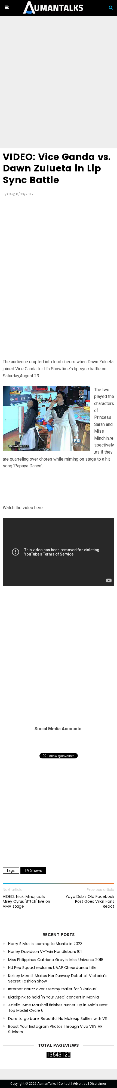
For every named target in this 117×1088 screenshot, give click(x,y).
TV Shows (33, 870)
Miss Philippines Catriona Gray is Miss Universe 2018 (55, 959)
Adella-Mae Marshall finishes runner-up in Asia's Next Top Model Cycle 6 (58, 1008)
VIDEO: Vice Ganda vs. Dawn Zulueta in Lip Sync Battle (56, 168)
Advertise (80, 1084)
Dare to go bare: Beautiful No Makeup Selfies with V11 (57, 1018)
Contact (65, 1084)
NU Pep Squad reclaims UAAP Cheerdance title (52, 967)
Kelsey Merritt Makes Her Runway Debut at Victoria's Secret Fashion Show (57, 978)
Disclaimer (98, 1084)
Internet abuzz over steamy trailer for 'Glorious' (52, 989)
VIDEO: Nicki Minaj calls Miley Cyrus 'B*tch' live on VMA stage (26, 901)
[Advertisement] (58, 83)
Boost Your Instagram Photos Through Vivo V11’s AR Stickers (55, 1029)
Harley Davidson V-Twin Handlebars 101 (45, 951)
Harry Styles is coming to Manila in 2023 (45, 943)
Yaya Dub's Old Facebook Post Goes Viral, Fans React (90, 901)
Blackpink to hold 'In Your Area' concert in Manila (53, 997)
